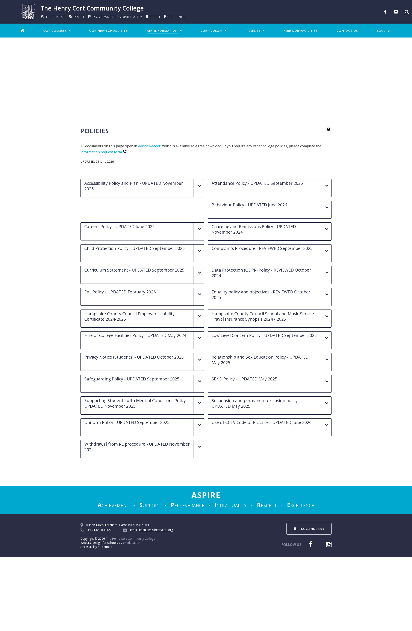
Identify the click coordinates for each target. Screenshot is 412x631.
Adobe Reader (149, 146)
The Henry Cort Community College (130, 538)
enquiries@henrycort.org (156, 530)
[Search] (406, 12)
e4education (131, 543)
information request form (101, 152)
